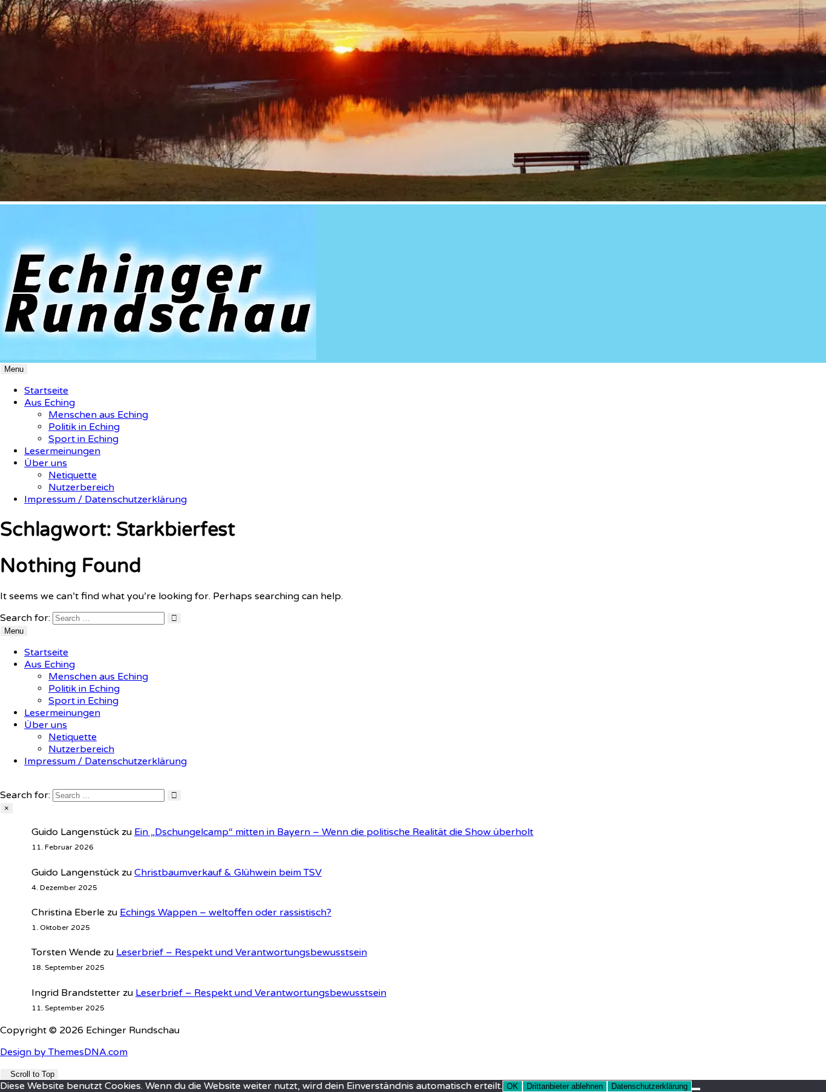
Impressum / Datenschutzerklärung (105, 499)
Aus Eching (49, 403)
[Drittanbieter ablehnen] (696, 1089)
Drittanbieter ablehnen (565, 1086)
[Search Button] (3, 783)
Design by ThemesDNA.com (64, 1052)
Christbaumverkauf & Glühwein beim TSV (228, 872)
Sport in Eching (83, 439)
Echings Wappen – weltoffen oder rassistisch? (225, 912)
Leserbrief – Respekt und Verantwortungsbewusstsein (241, 952)
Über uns (45, 463)
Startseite (46, 391)
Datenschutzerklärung (649, 1086)
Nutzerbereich (81, 487)
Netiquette (72, 475)
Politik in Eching (84, 427)
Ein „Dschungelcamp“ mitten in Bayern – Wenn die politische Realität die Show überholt (333, 832)
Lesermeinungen (62, 451)
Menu (14, 369)
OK (512, 1086)
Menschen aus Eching (98, 415)
